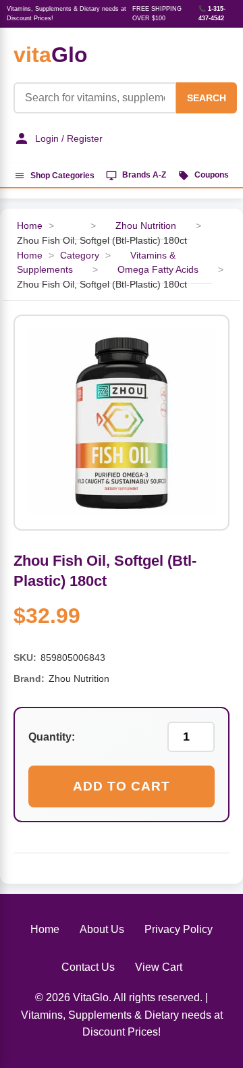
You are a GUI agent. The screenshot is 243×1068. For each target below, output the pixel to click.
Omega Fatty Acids (157, 270)
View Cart (158, 967)
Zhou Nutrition (145, 226)
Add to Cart (121, 786)
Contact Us (88, 967)
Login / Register (69, 138)
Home (30, 226)
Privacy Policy (178, 929)
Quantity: (51, 737)
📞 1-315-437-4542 (211, 13)
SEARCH (206, 97)
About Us (102, 929)
